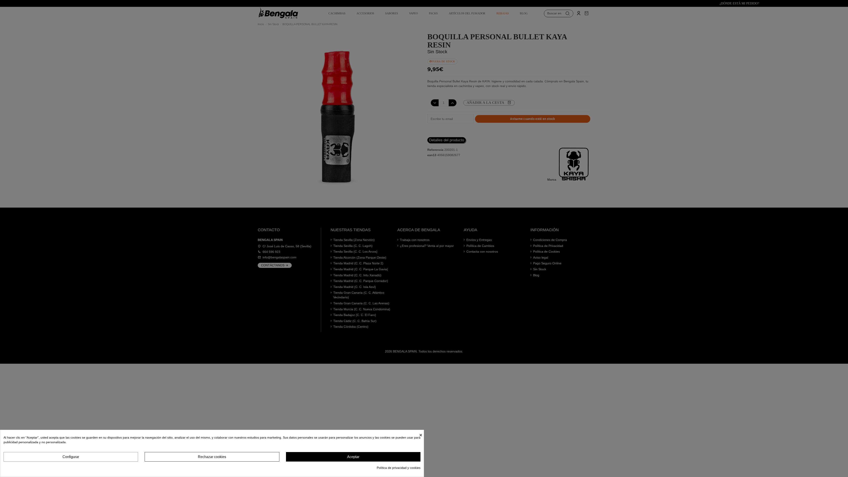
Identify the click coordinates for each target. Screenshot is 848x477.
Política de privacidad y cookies (398, 467)
